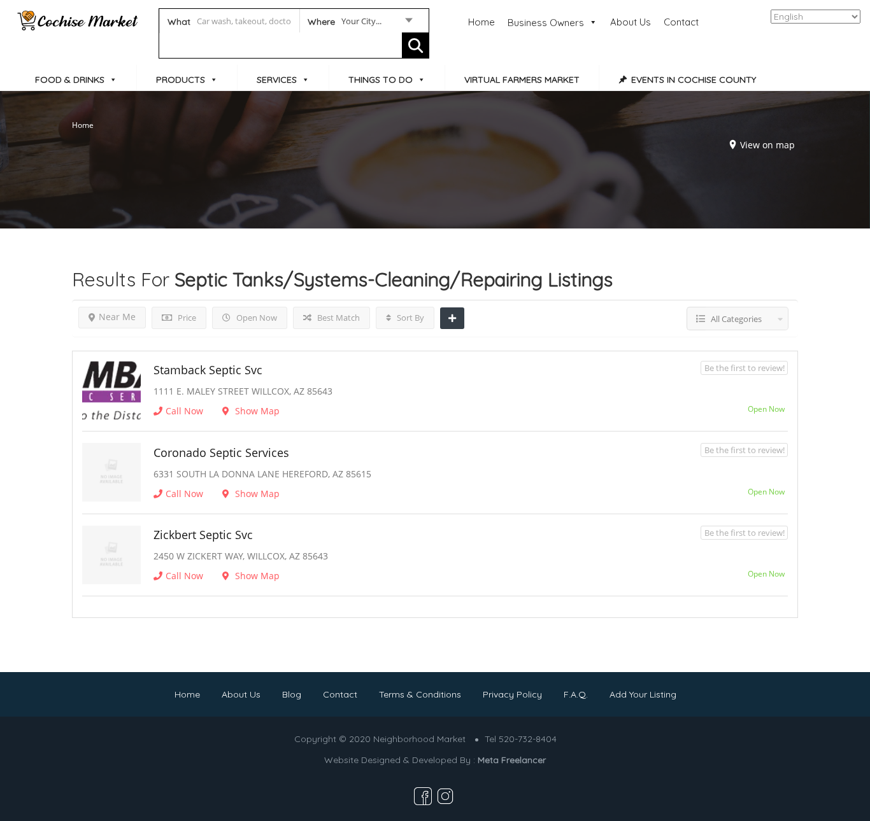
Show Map (256, 411)
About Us (630, 22)
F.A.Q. (576, 694)
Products (180, 79)
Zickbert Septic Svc (203, 534)
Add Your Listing (643, 694)
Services (277, 79)
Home (481, 22)
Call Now (184, 411)
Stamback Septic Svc (207, 369)
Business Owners (546, 23)
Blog (291, 694)
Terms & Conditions (420, 694)
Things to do (380, 79)
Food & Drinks (69, 79)
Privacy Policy (512, 694)
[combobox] (359, 23)
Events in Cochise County (693, 79)
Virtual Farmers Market (522, 79)
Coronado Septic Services (221, 452)
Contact (681, 22)
